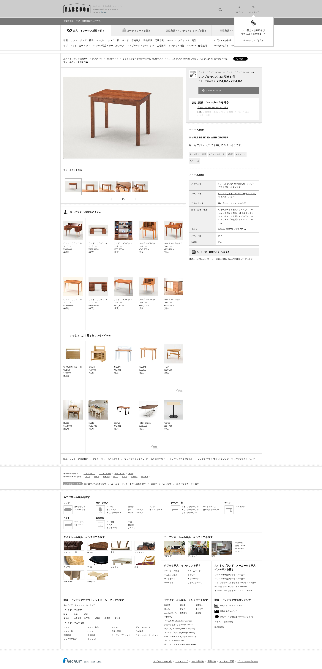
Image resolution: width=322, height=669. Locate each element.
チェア (96, 476)
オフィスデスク (105, 474)
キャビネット (112, 528)
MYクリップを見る (255, 40)
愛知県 (117, 618)
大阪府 (97, 618)
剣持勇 (182, 605)
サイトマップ (182, 661)
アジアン (67, 567)
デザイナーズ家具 (171, 571)
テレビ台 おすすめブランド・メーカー (230, 587)
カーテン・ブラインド (178, 40)
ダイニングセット (143, 627)
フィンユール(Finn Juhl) (174, 640)
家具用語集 (219, 627)
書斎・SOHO (240, 546)
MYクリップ (254, 12)
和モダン (91, 582)
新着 (65, 40)
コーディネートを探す (139, 30)
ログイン (240, 12)
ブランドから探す (224, 40)
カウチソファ (80, 507)
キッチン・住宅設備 (197, 45)
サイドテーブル (209, 507)
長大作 (167, 609)
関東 (200, 112)
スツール (110, 507)
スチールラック (194, 571)
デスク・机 (113, 40)
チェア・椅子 (87, 40)
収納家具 (136, 40)
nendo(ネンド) (170, 613)
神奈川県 (77, 618)
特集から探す (222, 45)
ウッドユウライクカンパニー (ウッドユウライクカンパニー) (226, 72)
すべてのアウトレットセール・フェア (79, 605)
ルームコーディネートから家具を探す (128, 484)
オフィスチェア (155, 510)
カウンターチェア (114, 513)
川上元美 (199, 609)
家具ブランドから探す (161, 484)
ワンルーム (239, 549)
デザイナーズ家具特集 (223, 622)
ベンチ (152, 507)
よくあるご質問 (227, 661)
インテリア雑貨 (176, 45)
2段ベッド (78, 525)
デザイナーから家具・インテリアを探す (186, 600)
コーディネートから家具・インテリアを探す (188, 537)
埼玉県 (87, 618)
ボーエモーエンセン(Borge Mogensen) (180, 644)
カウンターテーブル (190, 510)
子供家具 (147, 40)
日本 (220, 236)
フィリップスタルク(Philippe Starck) (179, 633)
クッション (92, 639)
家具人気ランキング (228, 611)
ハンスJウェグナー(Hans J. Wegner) (179, 629)
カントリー (115, 567)
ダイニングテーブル (190, 507)
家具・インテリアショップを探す (189, 30)
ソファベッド (80, 510)
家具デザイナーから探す (187, 484)
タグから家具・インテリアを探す (182, 565)
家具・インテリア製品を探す (89, 30)
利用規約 (212, 661)
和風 (136, 567)
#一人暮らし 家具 (198, 154)
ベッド (125, 40)
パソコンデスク (89, 474)
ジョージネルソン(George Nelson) (178, 625)
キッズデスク (120, 474)
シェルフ (131, 528)
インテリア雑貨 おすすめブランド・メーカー (233, 590)
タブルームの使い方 (162, 661)
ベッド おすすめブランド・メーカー (229, 579)
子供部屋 (239, 543)
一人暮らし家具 (170, 575)
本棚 (130, 522)
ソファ (74, 40)
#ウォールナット (217, 154)
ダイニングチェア (135, 510)
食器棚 (131, 525)
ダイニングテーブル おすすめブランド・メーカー (235, 583)
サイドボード (169, 579)
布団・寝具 (116, 631)
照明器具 (159, 40)
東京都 (66, 618)
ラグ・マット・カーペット (76, 45)
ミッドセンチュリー (143, 552)
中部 (76, 614)
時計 (194, 40)
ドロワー (191, 575)
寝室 (213, 556)
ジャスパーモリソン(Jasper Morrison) (180, 636)
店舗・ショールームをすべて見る (213, 107)
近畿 (86, 614)
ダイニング (192, 556)
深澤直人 (199, 605)
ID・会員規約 (198, 661)
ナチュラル (68, 582)
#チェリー (241, 154)
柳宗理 (167, 605)
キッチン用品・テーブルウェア (108, 45)
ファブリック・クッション (140, 45)
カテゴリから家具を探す (95, 484)
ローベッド (168, 583)
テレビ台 (110, 522)
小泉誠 (198, 613)
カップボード (193, 579)
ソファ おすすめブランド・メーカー (229, 575)
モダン (90, 567)
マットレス (79, 522)
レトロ (90, 552)
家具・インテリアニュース (231, 606)
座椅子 (131, 507)
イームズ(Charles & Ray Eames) (178, 621)
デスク (115, 476)
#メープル (194, 161)
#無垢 (230, 154)
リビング (168, 556)
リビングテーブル (189, 513)
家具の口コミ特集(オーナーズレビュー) (236, 617)
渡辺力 (182, 609)
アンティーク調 (70, 552)
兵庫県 (107, 618)
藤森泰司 (183, 613)
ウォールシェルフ (195, 583)
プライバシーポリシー (248, 661)
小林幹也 (168, 617)
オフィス (239, 552)
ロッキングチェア (135, 513)
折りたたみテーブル (211, 510)
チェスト (110, 525)
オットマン (111, 510)
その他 (130, 474)
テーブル (100, 40)
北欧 (113, 552)
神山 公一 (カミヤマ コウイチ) (232, 203)
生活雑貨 (161, 45)
